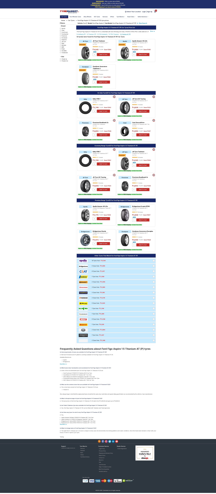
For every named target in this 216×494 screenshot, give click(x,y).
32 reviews (140, 128)
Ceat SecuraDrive (138, 122)
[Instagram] (106, 441)
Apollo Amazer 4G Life (139, 41)
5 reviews (140, 237)
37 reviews (100, 237)
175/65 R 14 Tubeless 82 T (100, 42)
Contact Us (101, 457)
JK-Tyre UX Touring (138, 99)
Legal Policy (102, 448)
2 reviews (100, 104)
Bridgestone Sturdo (99, 231)
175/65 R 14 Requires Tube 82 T (102, 208)
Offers (112, 16)
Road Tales (130, 16)
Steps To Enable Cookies (105, 466)
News (81, 452)
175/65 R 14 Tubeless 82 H (100, 70)
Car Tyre (95, 44)
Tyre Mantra (120, 16)
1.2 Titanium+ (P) (91, 34)
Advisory (82, 448)
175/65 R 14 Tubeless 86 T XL (141, 124)
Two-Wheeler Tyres (75, 16)
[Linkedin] (113, 441)
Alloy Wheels (87, 16)
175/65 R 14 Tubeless (99, 124)
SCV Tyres (97, 16)
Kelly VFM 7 (96, 99)
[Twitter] (109, 441)
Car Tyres (64, 16)
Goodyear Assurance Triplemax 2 (100, 67)
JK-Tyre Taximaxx (99, 41)
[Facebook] (102, 441)
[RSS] (99, 441)
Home (63, 20)
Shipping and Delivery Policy (106, 453)
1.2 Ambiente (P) (81, 34)
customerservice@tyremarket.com (68, 448)
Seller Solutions (142, 16)
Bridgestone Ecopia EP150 (141, 206)
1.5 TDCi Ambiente (102, 34)
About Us (101, 460)
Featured (82, 450)
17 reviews (100, 74)
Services (105, 16)
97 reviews (140, 46)
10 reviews (140, 104)
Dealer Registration (122, 448)
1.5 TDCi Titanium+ (114, 34)
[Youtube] (116, 441)
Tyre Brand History (84, 457)
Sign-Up (149, 11)
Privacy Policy (102, 451)
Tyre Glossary (102, 464)
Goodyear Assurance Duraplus (142, 231)
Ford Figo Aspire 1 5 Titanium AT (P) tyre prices (93, 20)
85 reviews (140, 212)
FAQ (100, 462)
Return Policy (102, 455)
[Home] (69, 11)
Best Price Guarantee (104, 469)
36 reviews (100, 46)
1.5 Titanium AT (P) (125, 34)
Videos (82, 454)
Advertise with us (103, 471)
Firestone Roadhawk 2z (100, 122)
